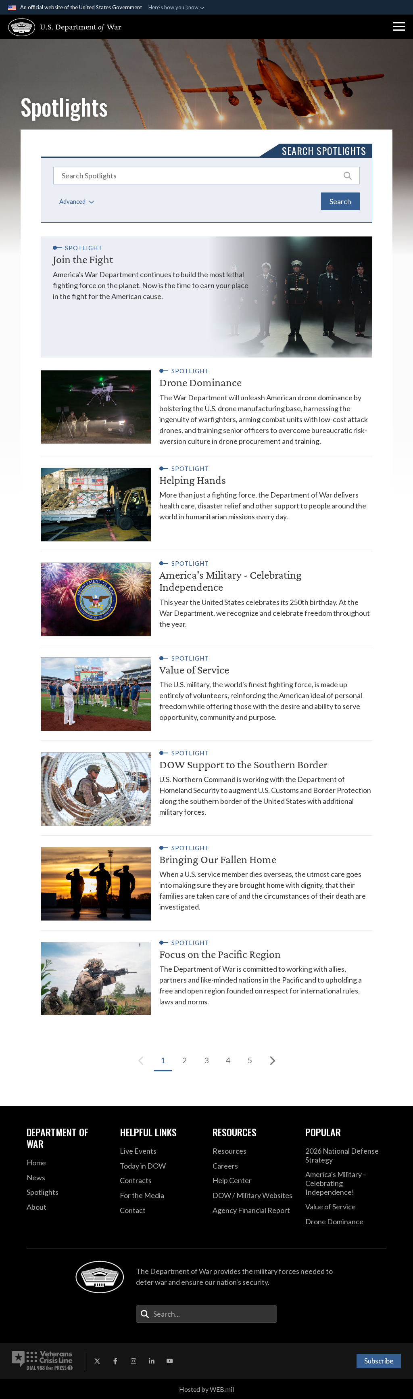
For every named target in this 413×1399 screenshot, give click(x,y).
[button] (399, 26)
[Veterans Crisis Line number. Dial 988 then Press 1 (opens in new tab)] (42, 1361)
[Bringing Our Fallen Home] (206, 878)
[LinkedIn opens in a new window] (152, 1361)
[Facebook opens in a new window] (115, 1361)
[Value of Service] (206, 688)
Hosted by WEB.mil (206, 1389)
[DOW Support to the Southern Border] (206, 783)
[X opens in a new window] (97, 1361)
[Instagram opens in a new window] (133, 1361)
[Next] (272, 1060)
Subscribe (378, 1361)
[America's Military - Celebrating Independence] (206, 593)
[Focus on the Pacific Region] (206, 973)
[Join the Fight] (206, 297)
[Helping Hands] (206, 499)
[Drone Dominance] (206, 406)
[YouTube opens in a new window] (170, 1361)
